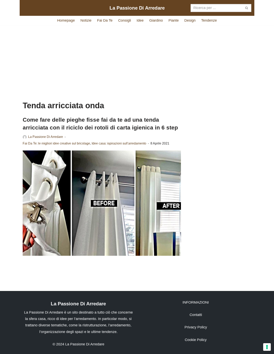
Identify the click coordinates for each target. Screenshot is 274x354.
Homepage (66, 20)
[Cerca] (246, 8)
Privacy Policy (196, 327)
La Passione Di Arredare (45, 136)
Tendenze (209, 20)
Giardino (156, 20)
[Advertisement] (137, 59)
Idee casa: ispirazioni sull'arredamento (119, 143)
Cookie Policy (196, 340)
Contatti (196, 315)
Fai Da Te (105, 20)
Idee (140, 20)
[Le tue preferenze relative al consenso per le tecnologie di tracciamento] (267, 347)
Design (190, 20)
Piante (173, 20)
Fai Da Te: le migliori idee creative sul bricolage (56, 143)
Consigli (124, 20)
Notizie (85, 20)
